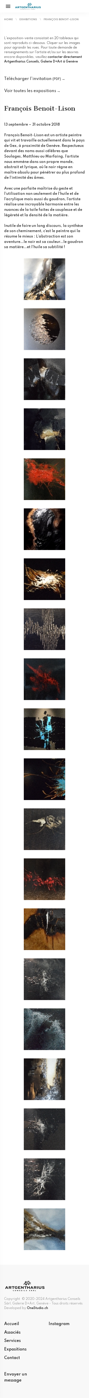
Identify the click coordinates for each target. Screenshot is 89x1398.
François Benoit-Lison (61, 19)
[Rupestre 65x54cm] (44, 929)
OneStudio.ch (37, 1308)
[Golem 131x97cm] (44, 529)
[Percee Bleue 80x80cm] (44, 729)
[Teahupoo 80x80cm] (44, 1029)
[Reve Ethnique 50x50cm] (44, 829)
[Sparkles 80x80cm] (44, 979)
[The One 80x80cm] (44, 1129)
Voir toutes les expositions (30, 91)
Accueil (11, 1324)
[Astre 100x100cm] (44, 329)
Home (8, 19)
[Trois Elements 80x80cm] (44, 1229)
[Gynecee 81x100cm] (44, 579)
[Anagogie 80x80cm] (44, 279)
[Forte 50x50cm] (44, 479)
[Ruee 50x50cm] (44, 879)
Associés (12, 1332)
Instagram (59, 1324)
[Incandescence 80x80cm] (44, 679)
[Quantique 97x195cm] (44, 779)
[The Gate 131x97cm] (44, 1079)
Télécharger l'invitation (32, 79)
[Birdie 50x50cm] (44, 379)
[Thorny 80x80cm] (44, 1179)
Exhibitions (28, 19)
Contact (12, 1358)
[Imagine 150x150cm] (44, 629)
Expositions (15, 1349)
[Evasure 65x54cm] (44, 429)
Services (12, 1341)
